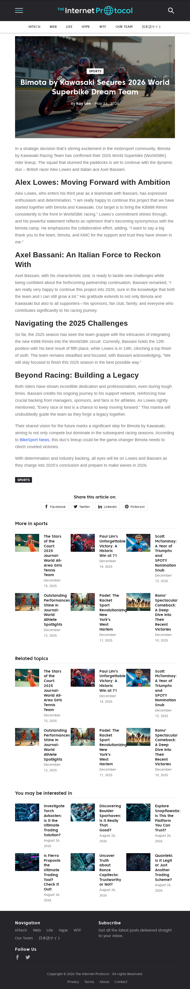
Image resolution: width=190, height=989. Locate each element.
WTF (102, 27)
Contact (121, 982)
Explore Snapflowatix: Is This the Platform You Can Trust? (167, 818)
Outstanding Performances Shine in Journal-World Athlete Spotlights (57, 610)
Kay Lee (81, 103)
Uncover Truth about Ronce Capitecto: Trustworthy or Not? (110, 870)
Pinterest (137, 507)
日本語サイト (152, 27)
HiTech (34, 27)
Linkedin (110, 507)
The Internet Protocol (92, 974)
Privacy (73, 982)
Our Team (124, 27)
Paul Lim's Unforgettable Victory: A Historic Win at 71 (112, 546)
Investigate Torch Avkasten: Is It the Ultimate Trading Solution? (54, 820)
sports (95, 71)
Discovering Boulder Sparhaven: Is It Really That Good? (110, 818)
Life (69, 27)
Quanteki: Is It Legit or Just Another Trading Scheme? (164, 867)
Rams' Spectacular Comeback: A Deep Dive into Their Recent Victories (166, 612)
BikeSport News (34, 439)
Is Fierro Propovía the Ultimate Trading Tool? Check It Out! (52, 872)
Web (53, 27)
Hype (86, 27)
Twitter (84, 507)
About (104, 982)
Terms (89, 982)
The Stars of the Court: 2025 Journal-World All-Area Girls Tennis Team (53, 555)
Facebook (58, 507)
